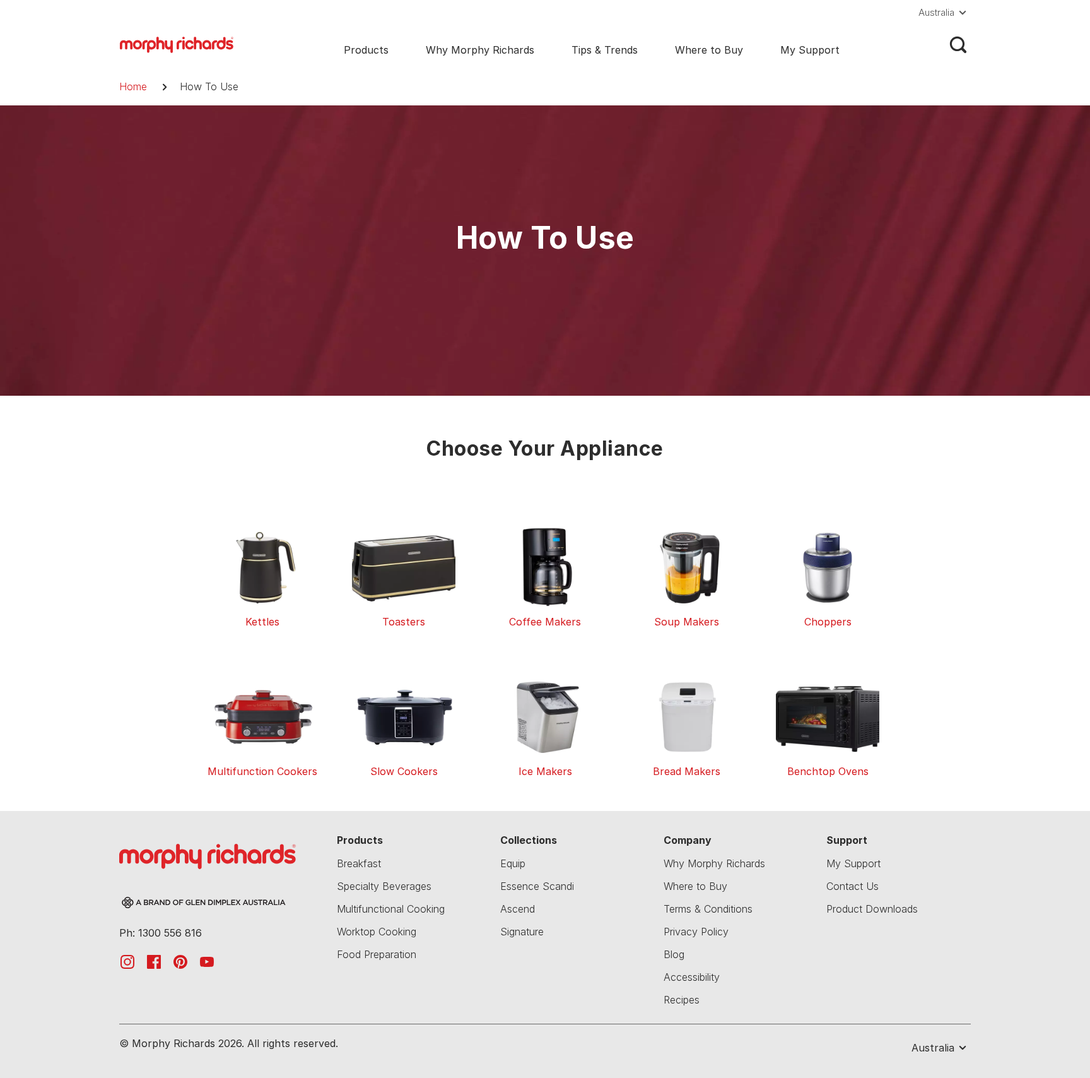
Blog (674, 954)
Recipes (682, 999)
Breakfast (359, 863)
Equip (512, 863)
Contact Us (852, 886)
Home (133, 86)
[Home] (176, 43)
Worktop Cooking (376, 931)
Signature (522, 931)
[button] (944, 12)
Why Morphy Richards (480, 50)
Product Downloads (872, 909)
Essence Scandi (537, 886)
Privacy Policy (696, 931)
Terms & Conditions (708, 909)
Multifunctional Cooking (391, 909)
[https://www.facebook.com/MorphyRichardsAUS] (154, 961)
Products (366, 50)
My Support (810, 50)
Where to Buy (709, 50)
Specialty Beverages (384, 886)
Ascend (517, 909)
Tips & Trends (604, 50)
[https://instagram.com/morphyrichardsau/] (127, 961)
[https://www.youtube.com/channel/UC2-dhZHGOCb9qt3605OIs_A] (207, 961)
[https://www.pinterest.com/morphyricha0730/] (180, 961)
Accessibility (692, 977)
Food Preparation (376, 954)
